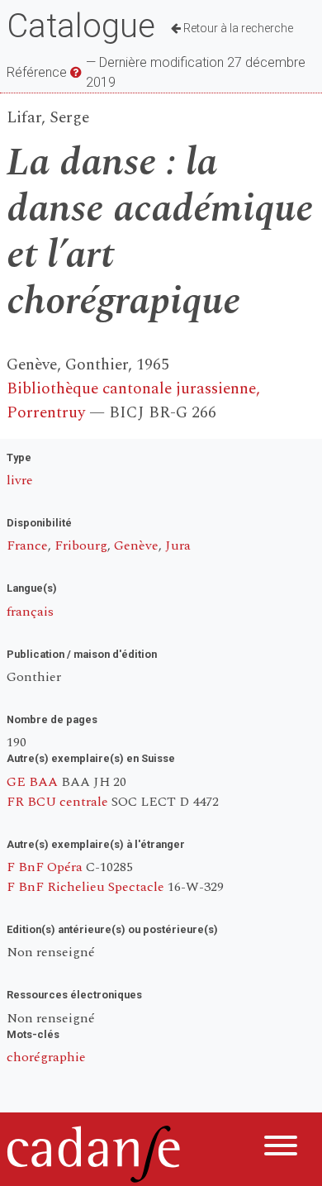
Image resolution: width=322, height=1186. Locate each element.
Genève (136, 545)
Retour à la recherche (237, 28)
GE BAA (32, 782)
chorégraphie (46, 1057)
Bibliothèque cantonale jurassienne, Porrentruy (133, 401)
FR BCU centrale (57, 802)
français (30, 612)
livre (20, 480)
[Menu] (281, 1148)
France (27, 545)
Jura (178, 545)
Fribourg (80, 545)
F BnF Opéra (45, 867)
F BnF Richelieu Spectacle (85, 887)
